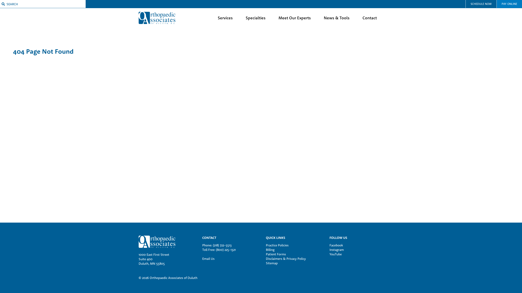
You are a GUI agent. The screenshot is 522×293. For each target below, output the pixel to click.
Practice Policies (277, 245)
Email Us (208, 259)
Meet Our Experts (295, 17)
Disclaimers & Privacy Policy (286, 259)
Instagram (337, 250)
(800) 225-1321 (226, 250)
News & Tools (336, 17)
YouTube (336, 254)
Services (225, 17)
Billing (270, 250)
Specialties (255, 17)
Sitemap (272, 263)
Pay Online (509, 4)
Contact (370, 17)
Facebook (336, 245)
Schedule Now (481, 4)
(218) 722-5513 (222, 245)
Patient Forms (276, 254)
